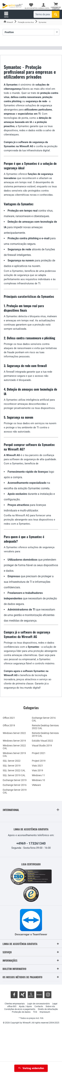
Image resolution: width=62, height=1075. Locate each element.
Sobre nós (50, 1006)
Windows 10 (38, 780)
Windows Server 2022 (14, 733)
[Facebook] (14, 994)
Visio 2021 (37, 765)
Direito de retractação (48, 1009)
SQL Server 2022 (11, 760)
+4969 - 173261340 (31, 843)
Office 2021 (9, 717)
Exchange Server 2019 (15, 780)
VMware (36, 785)
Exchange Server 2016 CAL (44, 719)
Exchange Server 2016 (15, 785)
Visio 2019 (37, 770)
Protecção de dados (21, 1012)
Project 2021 (38, 753)
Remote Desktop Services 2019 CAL (45, 734)
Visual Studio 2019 (42, 745)
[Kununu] (39, 994)
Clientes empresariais (15, 1003)
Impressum (45, 1012)
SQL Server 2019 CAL (14, 775)
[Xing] (22, 994)
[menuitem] (56, 6)
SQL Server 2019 (11, 765)
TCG (35, 1012)
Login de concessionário (38, 1003)
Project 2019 (38, 760)
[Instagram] (47, 994)
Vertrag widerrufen (33, 1068)
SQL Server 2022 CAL (14, 770)
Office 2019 (9, 725)
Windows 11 (38, 775)
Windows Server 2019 (14, 740)
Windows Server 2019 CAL (14, 754)
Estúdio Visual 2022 (42, 740)
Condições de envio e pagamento (19, 1009)
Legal (54, 1003)
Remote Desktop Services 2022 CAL (45, 727)
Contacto (38, 1006)
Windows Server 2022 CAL (14, 747)
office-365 (11, 1006)
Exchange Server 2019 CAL (15, 791)
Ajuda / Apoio (25, 1006)
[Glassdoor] (31, 994)
